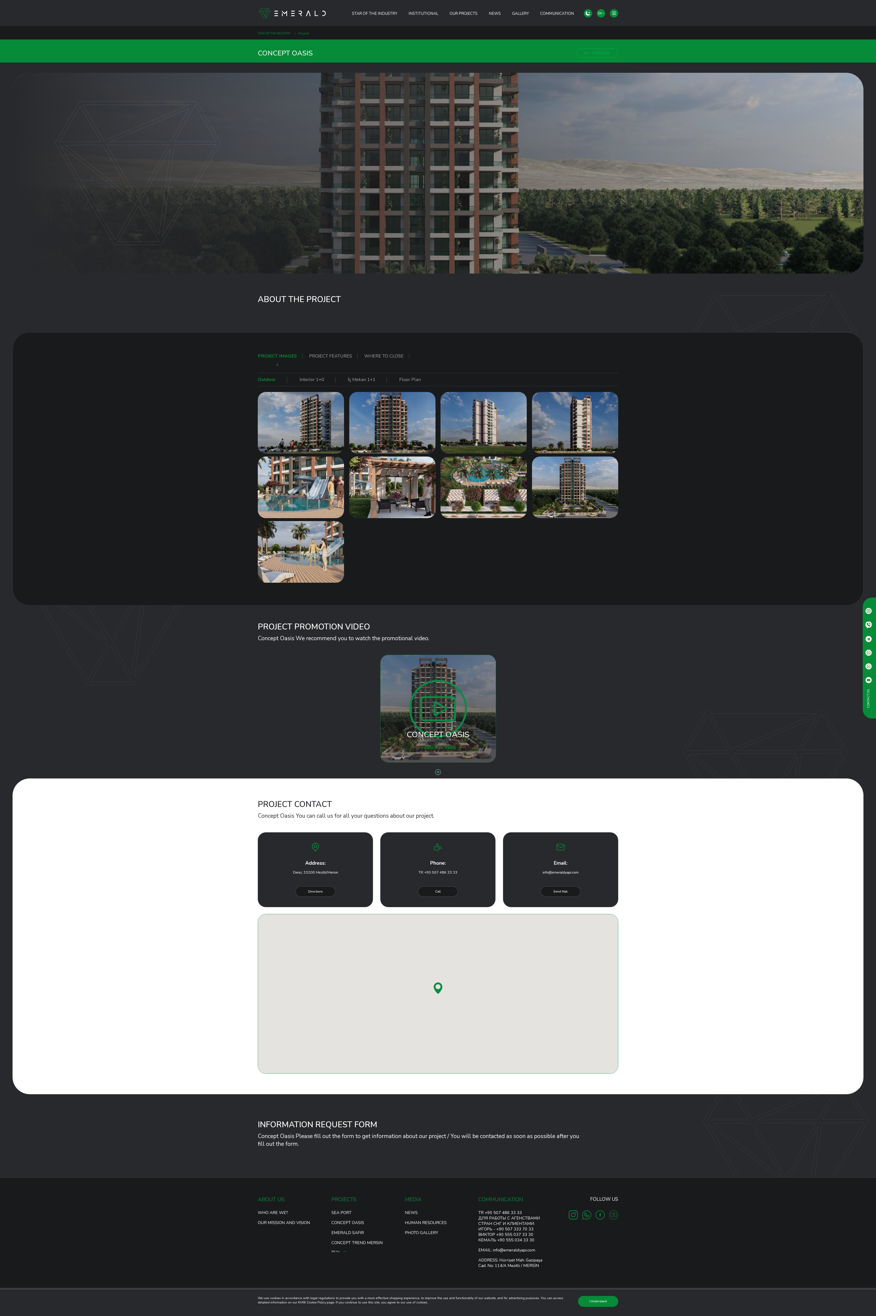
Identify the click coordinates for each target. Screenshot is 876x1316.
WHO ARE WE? (273, 1212)
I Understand (598, 1301)
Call (438, 891)
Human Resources (426, 1222)
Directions (315, 891)
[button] (438, 988)
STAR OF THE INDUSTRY (374, 13)
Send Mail (560, 891)
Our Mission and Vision (284, 1222)
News (495, 13)
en (600, 13)
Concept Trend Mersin (357, 1243)
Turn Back (600, 53)
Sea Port (341, 1212)
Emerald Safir (347, 1232)
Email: (506, 1250)
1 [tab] (438, 772)
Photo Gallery (421, 1232)
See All (335, 1251)
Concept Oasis (347, 1222)
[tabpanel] (438, 173)
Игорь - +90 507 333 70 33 (506, 1229)
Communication (557, 13)
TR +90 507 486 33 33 (438, 872)
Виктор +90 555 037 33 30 (505, 1234)
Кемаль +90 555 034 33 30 (506, 1240)
